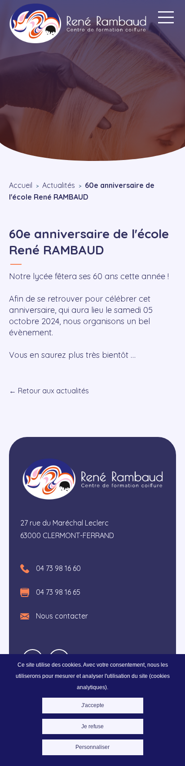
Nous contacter (62, 615)
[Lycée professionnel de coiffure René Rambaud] (77, 24)
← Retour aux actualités (49, 390)
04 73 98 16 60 (58, 568)
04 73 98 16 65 (58, 592)
